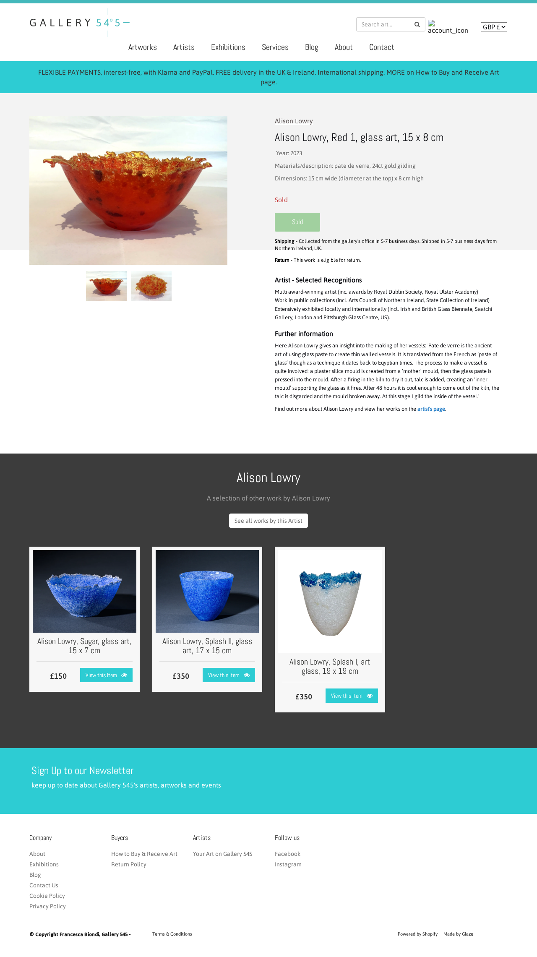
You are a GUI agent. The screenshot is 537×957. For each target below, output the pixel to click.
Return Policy (128, 864)
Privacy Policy (47, 906)
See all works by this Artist (268, 520)
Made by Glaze (458, 933)
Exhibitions (228, 47)
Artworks (142, 47)
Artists (184, 47)
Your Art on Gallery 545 (222, 853)
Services (275, 47)
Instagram (288, 864)
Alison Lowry (294, 121)
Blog (311, 47)
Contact (381, 47)
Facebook (287, 853)
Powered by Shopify (418, 933)
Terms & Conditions (172, 933)
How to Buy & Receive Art (144, 853)
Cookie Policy (47, 895)
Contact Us (43, 885)
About (344, 47)
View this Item (101, 675)
